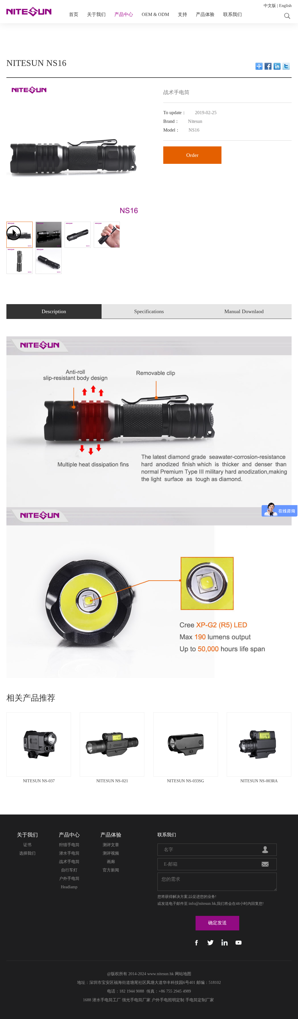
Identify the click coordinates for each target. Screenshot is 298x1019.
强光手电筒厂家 (136, 1000)
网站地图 (183, 974)
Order (192, 155)
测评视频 (111, 853)
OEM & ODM (155, 14)
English (285, 5)
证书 (27, 845)
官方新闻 (111, 870)
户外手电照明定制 (168, 1000)
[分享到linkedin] (277, 66)
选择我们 (27, 853)
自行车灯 (69, 870)
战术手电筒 (69, 862)
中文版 (270, 5)
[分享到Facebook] (268, 66)
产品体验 (205, 14)
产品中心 (123, 14)
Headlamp (69, 887)
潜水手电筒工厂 (106, 1000)
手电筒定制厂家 (199, 1000)
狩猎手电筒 (69, 845)
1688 (87, 1000)
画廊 (111, 862)
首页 (73, 14)
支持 (182, 14)
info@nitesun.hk (202, 903)
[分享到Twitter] (286, 66)
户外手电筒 (69, 878)
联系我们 (232, 14)
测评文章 (111, 845)
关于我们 (96, 14)
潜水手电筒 (69, 853)
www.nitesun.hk (160, 974)
